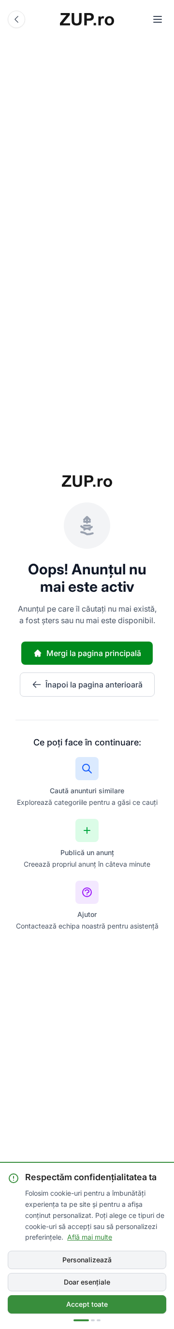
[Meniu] (157, 19)
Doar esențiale (87, 1282)
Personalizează (87, 1260)
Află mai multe (89, 1237)
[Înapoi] (16, 19)
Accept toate (87, 1304)
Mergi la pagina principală (93, 653)
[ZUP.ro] (87, 19)
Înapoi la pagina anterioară (94, 684)
